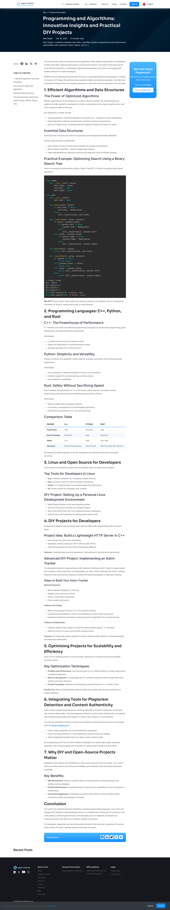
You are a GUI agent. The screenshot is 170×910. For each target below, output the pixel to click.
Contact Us (42, 887)
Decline (150, 906)
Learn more (52, 906)
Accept (161, 906)
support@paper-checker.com (72, 871)
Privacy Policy (116, 874)
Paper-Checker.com (59, 725)
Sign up (134, 4)
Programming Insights (57, 12)
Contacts (123, 4)
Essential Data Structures (23, 93)
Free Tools (41, 894)
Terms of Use (115, 871)
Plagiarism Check (44, 874)
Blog (44, 12)
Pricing (114, 4)
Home (40, 871)
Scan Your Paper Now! (143, 90)
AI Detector (93, 4)
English (150, 4)
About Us (105, 4)
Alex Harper (47, 38)
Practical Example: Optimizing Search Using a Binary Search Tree (25, 100)
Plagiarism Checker (72, 4)
